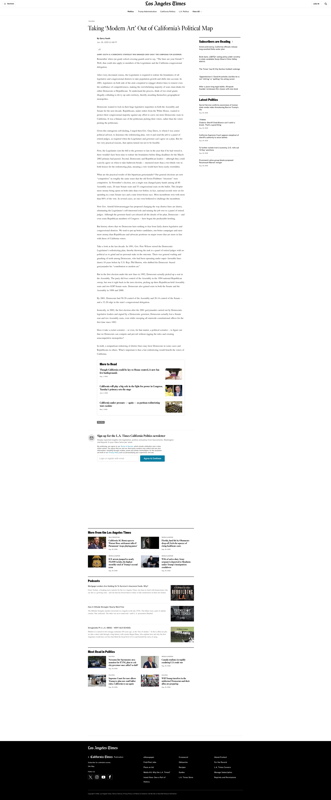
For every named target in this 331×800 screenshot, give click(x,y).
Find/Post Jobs (150, 762)
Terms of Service (127, 446)
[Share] (99, 49)
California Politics (167, 12)
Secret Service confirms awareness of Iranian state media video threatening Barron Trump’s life (218, 107)
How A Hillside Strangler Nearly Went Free (106, 607)
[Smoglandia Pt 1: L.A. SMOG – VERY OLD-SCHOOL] (182, 634)
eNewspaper (149, 757)
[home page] (165, 3)
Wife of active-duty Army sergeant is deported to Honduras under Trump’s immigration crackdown (176, 563)
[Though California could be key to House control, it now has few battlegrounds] (173, 374)
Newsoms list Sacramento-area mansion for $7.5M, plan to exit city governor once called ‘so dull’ (123, 662)
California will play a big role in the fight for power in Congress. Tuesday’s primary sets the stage (131, 388)
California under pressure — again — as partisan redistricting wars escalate (130, 404)
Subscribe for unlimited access (99, 762)
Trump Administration (147, 12)
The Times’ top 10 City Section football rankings (219, 69)
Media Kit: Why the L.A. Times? (157, 772)
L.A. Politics (184, 12)
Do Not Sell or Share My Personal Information (163, 793)
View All (196, 12)
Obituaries (183, 762)
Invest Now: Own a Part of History (155, 780)
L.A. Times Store (186, 777)
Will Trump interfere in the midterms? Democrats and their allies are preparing (176, 681)
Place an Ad (149, 767)
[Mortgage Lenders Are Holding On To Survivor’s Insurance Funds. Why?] (182, 593)
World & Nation (167, 537)
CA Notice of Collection (140, 793)
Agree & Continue (152, 458)
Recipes (182, 767)
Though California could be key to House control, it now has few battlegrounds (129, 371)
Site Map (91, 766)
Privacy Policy (114, 452)
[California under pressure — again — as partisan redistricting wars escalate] (173, 407)
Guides (182, 772)
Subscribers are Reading (214, 41)
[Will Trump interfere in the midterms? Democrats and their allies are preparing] (150, 681)
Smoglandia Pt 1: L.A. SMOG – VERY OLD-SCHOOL (109, 628)
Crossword (183, 757)
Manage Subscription (223, 772)
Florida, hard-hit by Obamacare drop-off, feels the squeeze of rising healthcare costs (175, 543)
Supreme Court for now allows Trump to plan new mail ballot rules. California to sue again (122, 681)
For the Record (220, 762)
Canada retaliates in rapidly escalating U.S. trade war (173, 661)
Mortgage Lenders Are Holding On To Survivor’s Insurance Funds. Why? (118, 586)
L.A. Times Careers (222, 767)
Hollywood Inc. (114, 537)
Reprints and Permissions (225, 777)
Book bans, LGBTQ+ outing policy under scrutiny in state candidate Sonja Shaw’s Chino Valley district (219, 59)
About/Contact (220, 757)
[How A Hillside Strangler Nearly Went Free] (182, 613)
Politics (131, 12)
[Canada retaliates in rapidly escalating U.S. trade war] (150, 662)
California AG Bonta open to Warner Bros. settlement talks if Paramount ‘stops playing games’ (123, 543)
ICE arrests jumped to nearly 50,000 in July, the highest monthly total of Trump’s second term (123, 563)
